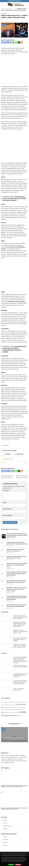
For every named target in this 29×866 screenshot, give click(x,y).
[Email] (13, 42)
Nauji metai (17, 707)
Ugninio (21, 715)
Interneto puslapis (7, 515)
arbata (5, 702)
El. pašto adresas (7, 509)
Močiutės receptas (18, 853)
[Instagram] (8, 42)
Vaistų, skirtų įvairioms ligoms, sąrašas (19, 689)
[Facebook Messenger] (5, 42)
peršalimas (3, 709)
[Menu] (2, 4)
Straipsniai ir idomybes (13, 855)
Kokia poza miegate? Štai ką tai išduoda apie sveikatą (20, 666)
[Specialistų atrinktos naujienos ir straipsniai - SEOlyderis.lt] (16, 4)
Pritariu (7, 454)
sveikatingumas (11, 715)
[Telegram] (10, 42)
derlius (2, 704)
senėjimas (17, 709)
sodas (3, 712)
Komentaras (6, 490)
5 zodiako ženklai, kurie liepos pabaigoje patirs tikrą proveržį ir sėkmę (20, 617)
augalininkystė (14, 702)
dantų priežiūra (24, 702)
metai (13, 707)
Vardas (4, 502)
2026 (2, 702)
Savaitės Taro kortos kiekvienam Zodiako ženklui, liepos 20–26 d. (20, 631)
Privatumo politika (7, 825)
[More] (21, 42)
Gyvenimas (3, 13)
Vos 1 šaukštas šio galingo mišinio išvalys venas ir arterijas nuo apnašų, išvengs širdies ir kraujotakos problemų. (20, 659)
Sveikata (5, 836)
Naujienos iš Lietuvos (8, 853)
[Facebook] (2, 42)
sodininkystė (9, 712)
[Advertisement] (14, 70)
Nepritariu (18, 454)
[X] (19, 42)
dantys (19, 702)
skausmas (22, 709)
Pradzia (8, 709)
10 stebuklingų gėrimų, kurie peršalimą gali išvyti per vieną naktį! (20, 675)
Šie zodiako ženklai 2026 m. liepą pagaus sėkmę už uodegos (20, 639)
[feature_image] (6, 618)
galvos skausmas (12, 704)
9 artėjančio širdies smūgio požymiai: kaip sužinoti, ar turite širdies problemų (20, 682)
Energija (7, 704)
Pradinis (5, 820)
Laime (9, 707)
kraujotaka (5, 707)
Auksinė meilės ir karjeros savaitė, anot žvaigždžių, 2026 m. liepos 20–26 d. (19, 646)
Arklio (8, 702)
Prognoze (12, 709)
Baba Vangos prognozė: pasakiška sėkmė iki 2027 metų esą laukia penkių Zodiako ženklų (19, 624)
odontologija (23, 707)
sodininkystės (15, 712)
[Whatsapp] (16, 42)
